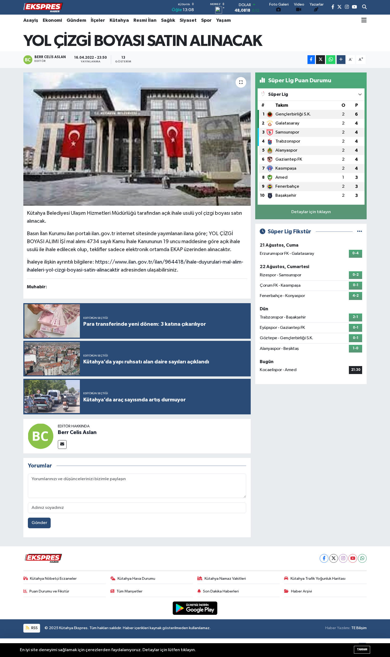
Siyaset (188, 20)
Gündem (76, 20)
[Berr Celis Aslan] (40, 436)
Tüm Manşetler (129, 591)
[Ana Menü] (364, 20)
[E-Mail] (62, 444)
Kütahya (119, 20)
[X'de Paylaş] (320, 59)
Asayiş (30, 20)
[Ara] (364, 7)
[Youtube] (352, 558)
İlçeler (98, 20)
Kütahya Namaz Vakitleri (225, 579)
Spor (206, 20)
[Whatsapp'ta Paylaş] (330, 59)
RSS (34, 628)
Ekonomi (52, 20)
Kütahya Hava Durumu (136, 579)
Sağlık (168, 20)
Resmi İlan (145, 20)
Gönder (39, 523)
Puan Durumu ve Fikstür (49, 591)
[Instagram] (343, 558)
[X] (333, 558)
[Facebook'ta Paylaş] (311, 59)
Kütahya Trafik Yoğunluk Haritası (318, 579)
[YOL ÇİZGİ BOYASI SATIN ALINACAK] (137, 139)
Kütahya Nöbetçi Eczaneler (53, 579)
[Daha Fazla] (341, 59)
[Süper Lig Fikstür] (359, 231)
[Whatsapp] (362, 558)
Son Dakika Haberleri (221, 591)
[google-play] (195, 608)
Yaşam (223, 20)
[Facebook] (324, 558)
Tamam (362, 649)
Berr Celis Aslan (77, 432)
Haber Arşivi (301, 591)
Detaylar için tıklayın (311, 212)
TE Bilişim (359, 628)
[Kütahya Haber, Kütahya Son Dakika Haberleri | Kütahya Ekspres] (43, 7)
